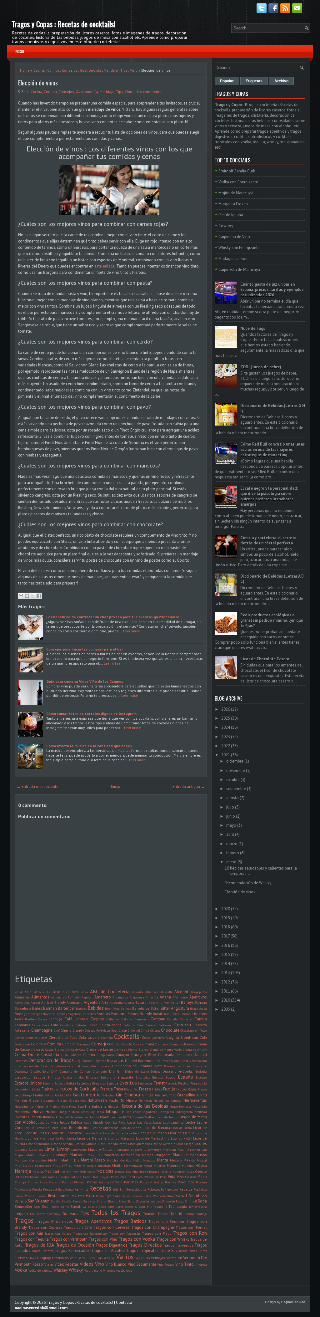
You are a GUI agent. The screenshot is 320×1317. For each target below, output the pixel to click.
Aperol (19, 1002)
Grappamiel (77, 1100)
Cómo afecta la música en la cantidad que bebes (89, 745)
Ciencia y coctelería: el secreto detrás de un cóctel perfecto (268, 540)
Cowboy (225, 225)
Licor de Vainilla (85, 1143)
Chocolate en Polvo (193, 1030)
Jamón (94, 1117)
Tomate (149, 1213)
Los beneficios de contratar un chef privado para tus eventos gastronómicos (113, 617)
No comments (149, 91)
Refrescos (154, 1189)
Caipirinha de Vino (234, 236)
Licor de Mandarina (62, 1138)
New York (79, 1171)
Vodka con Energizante (238, 182)
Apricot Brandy (53, 1002)
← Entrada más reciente (37, 786)
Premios (170, 1182)
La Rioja (119, 1122)
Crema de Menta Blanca (131, 1049)
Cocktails (126, 1036)
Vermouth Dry (195, 1257)
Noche (91, 1171)
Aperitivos (198, 997)
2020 (225, 908)
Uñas (32, 1258)
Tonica (163, 1213)
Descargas (114, 1060)
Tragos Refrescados (72, 1250)
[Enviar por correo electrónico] (21, 596)
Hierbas (113, 1106)
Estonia (48, 1083)
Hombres (185, 1106)
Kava (87, 1122)
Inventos (22, 1117)
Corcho (115, 1044)
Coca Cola (77, 1037)
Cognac (173, 1037)
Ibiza (75, 1112)
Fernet (159, 1083)
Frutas (157, 1089)
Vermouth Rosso (29, 1264)
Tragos (24, 1220)
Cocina (39, 70)
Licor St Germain (163, 1143)
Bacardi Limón (158, 1002)
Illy (92, 1112)
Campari (158, 1019)
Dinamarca (172, 1066)
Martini (53, 1160)
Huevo (38, 1111)
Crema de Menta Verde (166, 1049)
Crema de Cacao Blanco (47, 1049)
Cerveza (182, 1024)
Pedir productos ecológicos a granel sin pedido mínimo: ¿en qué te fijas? (271, 620)
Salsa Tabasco (132, 1196)
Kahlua (76, 1122)
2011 (225, 991)
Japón (104, 1117)
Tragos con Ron (190, 1233)
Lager (131, 1122)
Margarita (163, 1154)
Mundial (188, 1165)
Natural (38, 1171)
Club (65, 1037)
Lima (49, 1149)
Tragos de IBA (39, 1245)
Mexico (176, 1160)
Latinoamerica (173, 1122)
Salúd (194, 1195)
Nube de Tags (252, 328)
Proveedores (23, 1189)
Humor (51, 1111)
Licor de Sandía (62, 1143)
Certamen (165, 1025)
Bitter (155, 1008)
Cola (203, 1037)
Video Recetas (66, 1264)
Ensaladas (143, 1077)
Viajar (48, 1264)
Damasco (21, 1061)
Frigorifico (131, 1089)
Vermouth (174, 1257)
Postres (158, 1182)
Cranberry (162, 1044)
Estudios (84, 1083)
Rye (109, 1195)
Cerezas (151, 1025)
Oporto (201, 1171)
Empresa (92, 1077)
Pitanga (20, 1182)
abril (230, 834)
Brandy (146, 1013)
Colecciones (22, 1044)
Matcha (112, 1160)
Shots (122, 1201)
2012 (225, 982)
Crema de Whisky (195, 1049)
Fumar (38, 1095)
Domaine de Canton (74, 1071)
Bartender (66, 1008)
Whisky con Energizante (239, 247)
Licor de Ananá (130, 1128)
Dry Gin (115, 1071)
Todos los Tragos (115, 1212)
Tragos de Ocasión (75, 1245)
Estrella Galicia (65, 1083)
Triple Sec (169, 1250)
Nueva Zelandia (126, 1171)
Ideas (84, 1112)
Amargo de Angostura (128, 997)
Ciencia (20, 1037)
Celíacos (129, 1025)
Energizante (123, 1077)
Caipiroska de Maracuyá (239, 269)
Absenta (137, 992)
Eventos (128, 1083)
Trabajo (202, 1214)
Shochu (112, 1201)
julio (230, 807)
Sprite (65, 1206)
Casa (45, 1025)
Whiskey (60, 1270)
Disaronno (199, 1066)
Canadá (172, 1019)
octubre (233, 779)
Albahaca (151, 992)
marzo (232, 843)
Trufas (192, 1250)
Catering (82, 1025)
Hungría (64, 1112)
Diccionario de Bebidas (132, 1066)
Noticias (104, 1171)
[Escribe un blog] (27, 596)
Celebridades (110, 1025)
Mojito (117, 1165)
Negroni (65, 1171)
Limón (63, 1149)
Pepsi (114, 1177)
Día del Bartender (140, 1060)
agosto (232, 797)
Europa (112, 1083)
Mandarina (46, 1155)
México (189, 1160)
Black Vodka (198, 1008)
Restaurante (58, 1195)
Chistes (155, 1030)
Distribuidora (39, 1071)
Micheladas (24, 1165)
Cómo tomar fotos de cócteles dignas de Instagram (91, 713)
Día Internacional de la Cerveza (178, 1061)
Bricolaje (187, 1014)
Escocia (171, 1077)
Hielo (64, 1106)
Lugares (136, 1149)
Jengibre (116, 1117)
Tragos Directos (145, 1245)
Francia (106, 1089)
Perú (131, 1176)
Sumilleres (115, 1206)
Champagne (41, 1030)
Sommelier (23, 1206)
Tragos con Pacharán (124, 1233)
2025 (225, 718)
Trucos (183, 1250)
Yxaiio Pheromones (107, 1270)
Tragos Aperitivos (93, 1221)
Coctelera (158, 1037)
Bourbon (119, 1013)
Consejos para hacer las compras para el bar (84, 649)
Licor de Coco (92, 1133)
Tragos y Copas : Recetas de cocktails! (63, 23)
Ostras (19, 1177)
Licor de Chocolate (66, 1133)
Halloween (97, 1100)
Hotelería (22, 1111)
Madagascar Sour (233, 258)
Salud (181, 1195)
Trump (202, 1250)
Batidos (81, 1008)
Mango (62, 1154)
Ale (204, 992)
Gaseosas (63, 1095)
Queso (69, 1189)
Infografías (115, 1111)
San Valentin (38, 1201)
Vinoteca (201, 1264)
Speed (55, 1206)
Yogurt (88, 1270)
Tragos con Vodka (136, 1239)
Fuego (27, 1095)
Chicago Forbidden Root (101, 1030)
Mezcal (202, 1160)
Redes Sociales (136, 1189)
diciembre (234, 761)
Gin (119, 1094)
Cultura (89, 1054)
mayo (231, 825)
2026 (84, 992)
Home (25, 70)
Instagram (166, 1112)
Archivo (281, 81)
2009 (225, 1009)
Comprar (69, 1044)
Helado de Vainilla (167, 1100)
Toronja (189, 1214)
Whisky (76, 1270)
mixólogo (104, 1165)
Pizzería (54, 1182)
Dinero (186, 1066)
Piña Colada (186, 1176)
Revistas (77, 1195)
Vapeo (111, 1258)
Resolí (42, 1196)
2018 (56, 991)
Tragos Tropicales (142, 1250)
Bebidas (96, 1008)
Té (165, 1206)
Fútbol (48, 1095)
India (100, 1112)
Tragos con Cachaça (45, 1227)
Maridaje (111, 70)
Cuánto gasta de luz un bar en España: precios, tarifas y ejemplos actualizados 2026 (271, 290)
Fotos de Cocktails (79, 1088)
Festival (183, 1083)
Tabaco (158, 1206)
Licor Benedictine (74, 1127)
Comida (53, 70)
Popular (227, 81)
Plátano (79, 1182)
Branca (133, 1013)
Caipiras (98, 1019)
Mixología (90, 1165)
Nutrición (179, 1171)
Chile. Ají (134, 1030)
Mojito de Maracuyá (235, 193)
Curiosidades (169, 1054)
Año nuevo (180, 997)
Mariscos (21, 1160)
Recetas (100, 1188)
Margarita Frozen (233, 204)
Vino (134, 70)
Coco (146, 1037)
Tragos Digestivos (111, 1245)
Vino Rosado (165, 1264)
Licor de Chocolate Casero (264, 658)
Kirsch (98, 1122)
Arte (105, 1002)
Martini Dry (70, 1160)
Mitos (77, 1165)
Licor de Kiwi (36, 1138)
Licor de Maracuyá (121, 1138)
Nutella (166, 1171)
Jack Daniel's (61, 1117)
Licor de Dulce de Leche (120, 1133)
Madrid (183, 1149)
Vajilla (86, 1258)
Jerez (127, 1117)
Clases (43, 1037)
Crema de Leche (99, 1049)
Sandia (56, 1201)
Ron (90, 1195)
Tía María (70, 1213)
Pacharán (32, 1177)
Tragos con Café (78, 1227)
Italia (47, 1117)
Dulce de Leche (137, 1071)
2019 (225, 918)
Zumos (126, 1270)
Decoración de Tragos (51, 1060)
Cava (94, 1025)
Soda (202, 1201)
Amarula (152, 997)
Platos (92, 1182)
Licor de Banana (156, 1127)
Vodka (21, 1270)
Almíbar (74, 997)
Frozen (145, 1089)
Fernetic (171, 1083)
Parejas (63, 1177)
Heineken (145, 1100)
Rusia (100, 1196)
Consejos (70, 70)
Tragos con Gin (29, 1233)
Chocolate (170, 1030)
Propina (201, 1182)
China (145, 1030)
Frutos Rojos (186, 1089)
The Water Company (45, 1214)
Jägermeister (80, 1117)
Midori (57, 1165)
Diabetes (104, 1066)
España (185, 1077)
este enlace (104, 266)
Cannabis (22, 1025)
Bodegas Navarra (42, 1014)
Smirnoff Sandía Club (236, 171)
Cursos (187, 1055)
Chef (57, 1030)
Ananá (165, 997)
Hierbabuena (96, 1106)
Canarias (186, 1019)
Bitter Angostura (175, 1008)
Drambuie (99, 1071)
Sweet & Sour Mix (138, 1206)
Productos (186, 1182)
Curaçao (122, 1054)
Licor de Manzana (92, 1138)
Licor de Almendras (104, 1128)
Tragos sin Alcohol (108, 1250)
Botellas (103, 1013)
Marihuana (198, 1154)
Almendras (58, 997)
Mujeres (173, 1165)
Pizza (43, 1182)
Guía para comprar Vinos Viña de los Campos (84, 681)
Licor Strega (184, 1143)
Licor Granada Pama (112, 1143)
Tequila (21, 1213)
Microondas (43, 1165)
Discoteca (21, 1071)
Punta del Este (53, 1189)
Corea (137, 1044)
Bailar (175, 1002)
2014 (18, 992)
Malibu (31, 1155)
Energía (105, 1077)
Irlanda (36, 1117)
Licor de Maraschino (153, 1138)
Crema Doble (27, 1054)
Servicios (89, 1201)
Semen (77, 1201)
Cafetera (81, 1019)
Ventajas (158, 1257)
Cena (140, 1025)
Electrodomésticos (30, 1077)
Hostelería (199, 1106)
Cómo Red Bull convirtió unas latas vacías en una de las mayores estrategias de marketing (272, 449)
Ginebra (132, 1094)
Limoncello (79, 1149)
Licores (200, 1143)
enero (231, 862)
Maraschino (130, 1154)
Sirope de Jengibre (148, 1201)
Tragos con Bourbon (166, 1221)
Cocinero (107, 1037)
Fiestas (35, 1089)
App (26, 1002)
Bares (37, 1008)
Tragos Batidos (130, 1221)
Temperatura (198, 1206)
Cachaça (55, 1019)
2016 (37, 992)
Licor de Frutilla (181, 1133)
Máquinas (95, 1155)
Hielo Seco (76, 1106)
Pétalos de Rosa (155, 1177)
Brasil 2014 (171, 1014)
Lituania (123, 1149)
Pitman (33, 1182)
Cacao (42, 1019)
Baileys (187, 1002)
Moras (147, 1165)
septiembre (236, 788)
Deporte (98, 1061)
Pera (123, 1177)
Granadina (186, 1095)
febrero (232, 852)
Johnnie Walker (144, 1117)
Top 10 (176, 1213)
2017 (46, 991)
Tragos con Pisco (157, 1233)
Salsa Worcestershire (158, 1196)
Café (68, 1019)
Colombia (38, 1044)
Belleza (126, 1008)
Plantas (67, 1182)
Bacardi (141, 1002)
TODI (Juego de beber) (260, 367)
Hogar (174, 1106)
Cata (54, 1025)
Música (201, 1165)
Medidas (125, 1160)
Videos (86, 1264)
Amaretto (102, 997)
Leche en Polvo (47, 1128)
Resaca (30, 1195)
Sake (116, 1196)
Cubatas (75, 1055)
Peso (139, 1177)
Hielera (54, 1106)
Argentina (92, 1002)
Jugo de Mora (48, 1122)
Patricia (76, 1177)
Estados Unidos (28, 1083)
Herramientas (195, 1100)
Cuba (64, 1055)
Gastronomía (90, 70)
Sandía (67, 1201)
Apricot (35, 1002)
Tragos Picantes (42, 1250)
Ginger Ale (151, 1095)
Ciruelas (32, 1037)
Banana (201, 1002)
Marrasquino (37, 1160)
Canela (200, 1019)
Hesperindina (24, 1106)
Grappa (63, 1100)
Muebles (159, 1165)
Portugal (146, 1182)
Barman (50, 1008)
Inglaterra (150, 1112)
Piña (171, 1176)
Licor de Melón (181, 1138)
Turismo (21, 1257)
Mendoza (149, 1160)
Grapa (34, 1100)
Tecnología (177, 1206)
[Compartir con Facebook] (39, 596)
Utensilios (60, 1257)
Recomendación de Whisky (248, 883)
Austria (129, 1002)
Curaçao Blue (143, 1054)
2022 (225, 745)
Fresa (118, 1089)
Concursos (83, 1044)
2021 (225, 755)
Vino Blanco (116, 1264)
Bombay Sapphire (68, 1014)
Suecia (92, 1206)
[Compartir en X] (33, 596)
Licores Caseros (29, 1149)
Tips (124, 70)
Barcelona (23, 1008)
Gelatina (108, 1095)
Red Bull (119, 1189)
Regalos (185, 1189)
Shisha (101, 1201)
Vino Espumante (142, 1264)
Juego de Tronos (167, 1117)
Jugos (64, 1122)
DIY (54, 1071)
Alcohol (181, 991)
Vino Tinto (184, 1264)
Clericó (54, 1037)
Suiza (102, 1206)
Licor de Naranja (38, 1143)
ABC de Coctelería (110, 991)
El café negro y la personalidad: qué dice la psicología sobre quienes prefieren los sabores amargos (269, 496)
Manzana (78, 1154)
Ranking (81, 1189)
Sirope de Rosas (172, 1201)
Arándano (74, 1002)
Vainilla (75, 1257)
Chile (122, 1030)
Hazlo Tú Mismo (123, 1100)
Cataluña (66, 1025)
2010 (225, 1000)
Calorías (127, 1019)
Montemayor (133, 1165)
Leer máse (131, 631)
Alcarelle (166, 992)
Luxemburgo (152, 1149)
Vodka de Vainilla (40, 1270)
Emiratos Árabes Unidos (66, 1077)
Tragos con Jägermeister (90, 1233)
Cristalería (50, 1054)
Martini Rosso (93, 1160)
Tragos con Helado (58, 1233)
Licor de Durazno (152, 1133)
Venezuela (143, 1258)
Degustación (83, 1061)
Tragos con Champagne (152, 1227)
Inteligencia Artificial (191, 1112)
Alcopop (195, 992)
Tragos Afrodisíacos (55, 1221)
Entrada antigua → (188, 786)
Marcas (147, 1154)
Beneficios (141, 1008)
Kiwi (108, 1122)
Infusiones (134, 1112)
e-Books (186, 1071)
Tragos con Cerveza (111, 1227)
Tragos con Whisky (172, 1239)
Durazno (169, 1071)
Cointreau (189, 1037)
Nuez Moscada (149, 1171)
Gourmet (169, 1095)
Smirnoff (191, 1201)
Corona (148, 1044)
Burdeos (30, 1019)
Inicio (19, 51)
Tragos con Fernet (191, 1227)
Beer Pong (112, 1008)
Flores (54, 1089)
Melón (136, 1160)
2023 (65, 992)
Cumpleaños (105, 1055)
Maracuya (111, 1154)
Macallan (169, 1149)
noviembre (235, 770)
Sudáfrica (78, 1206)
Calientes (113, 1019)
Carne (36, 1025)
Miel (68, 1165)
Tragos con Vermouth (69, 1239)
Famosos (145, 1083)
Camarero (141, 1019)
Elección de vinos (38, 82)
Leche (190, 1122)
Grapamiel (48, 1100)
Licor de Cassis (36, 1133)
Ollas (190, 1171)
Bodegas (22, 1013)
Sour (46, 1206)
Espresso (201, 1077)
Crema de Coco (75, 1049)
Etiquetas (99, 1083)
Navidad (52, 1171)
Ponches (131, 1182)
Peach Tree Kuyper (96, 1177)
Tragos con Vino (102, 1239)
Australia (116, 1002)
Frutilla (169, 1089)
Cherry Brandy (72, 1030)
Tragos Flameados (178, 1245)
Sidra (131, 1201)
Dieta (158, 1066)
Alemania (22, 997)
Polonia (103, 1182)
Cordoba (127, 1044)
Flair (45, 1089)
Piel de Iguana (230, 214)
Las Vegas (144, 1122)
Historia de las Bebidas (143, 1106)
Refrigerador (169, 1189)
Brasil (157, 1013)
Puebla (37, 1189)
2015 (28, 991)
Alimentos (40, 997)
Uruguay (44, 1257)
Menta (162, 1160)
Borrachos (89, 1014)
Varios (125, 1257)
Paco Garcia (48, 1177)
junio (230, 816)
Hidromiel (41, 1106)
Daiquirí (200, 1054)
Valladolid (99, 1258)
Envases (157, 1077)
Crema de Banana (182, 1044)
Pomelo (116, 1182)
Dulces (155, 1071)
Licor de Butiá (181, 1128)
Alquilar (87, 997)
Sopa (37, 1206)
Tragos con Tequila (32, 1239)
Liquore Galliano (102, 1149)
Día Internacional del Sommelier (72, 1066)
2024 (75, 992)
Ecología (201, 1071)
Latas (157, 1122)
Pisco (202, 1176)
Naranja (23, 1171)
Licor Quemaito (139, 1143)
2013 (225, 972)
